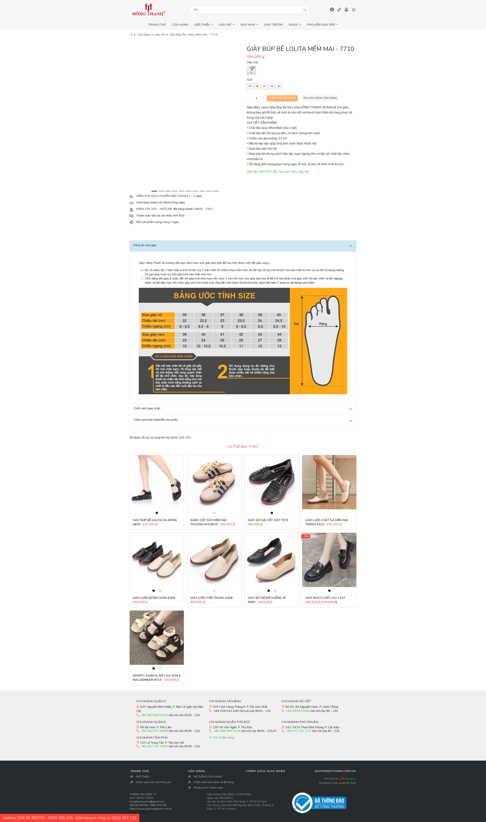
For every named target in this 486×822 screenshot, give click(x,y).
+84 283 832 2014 (154, 715)
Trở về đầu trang (223, 738)
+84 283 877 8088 (154, 731)
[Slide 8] (202, 191)
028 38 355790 (138, 805)
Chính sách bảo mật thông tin (153, 782)
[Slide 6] (188, 191)
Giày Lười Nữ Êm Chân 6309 (154, 598)
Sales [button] (294, 25)
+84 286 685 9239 (227, 731)
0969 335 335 (158, 805)
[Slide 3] (168, 191)
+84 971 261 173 (298, 731)
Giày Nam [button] (248, 25)
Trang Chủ (157, 25)
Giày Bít (252, 172)
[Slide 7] (195, 191)
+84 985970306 (298, 711)
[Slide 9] (209, 191)
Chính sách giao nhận (265, 771)
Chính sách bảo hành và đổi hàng (214, 782)
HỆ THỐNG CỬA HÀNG (208, 776)
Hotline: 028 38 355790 (24, 817)
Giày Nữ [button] (225, 25)
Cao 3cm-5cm (287, 172)
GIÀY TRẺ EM (273, 25)
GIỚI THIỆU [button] (202, 25)
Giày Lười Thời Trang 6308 (211, 598)
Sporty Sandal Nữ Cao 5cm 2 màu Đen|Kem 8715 (157, 678)
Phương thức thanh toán (208, 787)
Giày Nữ (160, 35)
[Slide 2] (161, 191)
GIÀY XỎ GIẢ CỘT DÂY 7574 (268, 520)
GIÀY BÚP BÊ (267, 172)
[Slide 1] (154, 191)
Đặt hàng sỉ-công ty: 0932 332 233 (106, 817)
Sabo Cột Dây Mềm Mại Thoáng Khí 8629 (208, 522)
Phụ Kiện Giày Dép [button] (321, 25)
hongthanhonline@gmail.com (147, 801)
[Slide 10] (216, 191)
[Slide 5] (182, 191)
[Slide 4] (175, 191)
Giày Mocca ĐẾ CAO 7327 (325, 598)
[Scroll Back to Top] (482, 818)
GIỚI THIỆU (142, 776)
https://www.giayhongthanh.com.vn (150, 809)
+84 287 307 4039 (154, 746)
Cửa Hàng (180, 25)
